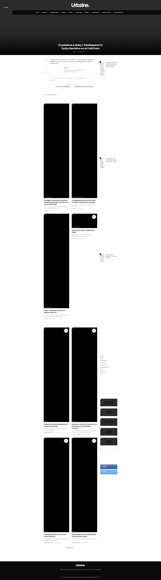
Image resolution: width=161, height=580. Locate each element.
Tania (74, 51)
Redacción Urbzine (49, 432)
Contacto (88, 569)
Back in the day (106, 12)
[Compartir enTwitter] (45, 72)
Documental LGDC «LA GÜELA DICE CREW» (83, 231)
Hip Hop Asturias (118, 12)
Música (87, 12)
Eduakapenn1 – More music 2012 (84, 86)
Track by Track (54, 12)
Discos (63, 12)
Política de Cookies (80, 569)
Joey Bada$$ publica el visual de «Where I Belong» (55, 535)
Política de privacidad (65, 569)
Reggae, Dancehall (104, 367)
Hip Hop (71, 12)
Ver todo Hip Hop (70, 547)
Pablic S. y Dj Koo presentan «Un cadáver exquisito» (54, 311)
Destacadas (56, 78)
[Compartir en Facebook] (45, 68)
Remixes (74, 421)
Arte (37, 12)
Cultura (44, 12)
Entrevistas (95, 12)
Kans (76, 78)
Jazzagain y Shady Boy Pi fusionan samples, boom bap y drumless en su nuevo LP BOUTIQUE (56, 202)
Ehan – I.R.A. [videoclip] (62, 86)
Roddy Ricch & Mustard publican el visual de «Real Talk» (55, 425)
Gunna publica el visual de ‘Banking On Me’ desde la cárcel (84, 535)
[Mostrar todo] (108, 402)
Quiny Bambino (53, 80)
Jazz (101, 373)
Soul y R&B (79, 12)
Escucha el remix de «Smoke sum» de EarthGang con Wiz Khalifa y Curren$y (84, 426)
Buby (51, 78)
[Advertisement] (109, 386)
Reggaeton (102, 371)
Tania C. (98, 577)
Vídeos (45, 421)
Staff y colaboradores (96, 569)
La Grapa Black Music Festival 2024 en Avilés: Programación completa (83, 201)
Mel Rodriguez (76, 542)
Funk (101, 369)
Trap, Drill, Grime (103, 365)
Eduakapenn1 (62, 78)
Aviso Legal (73, 569)
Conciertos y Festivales (77, 197)
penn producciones (82, 78)
